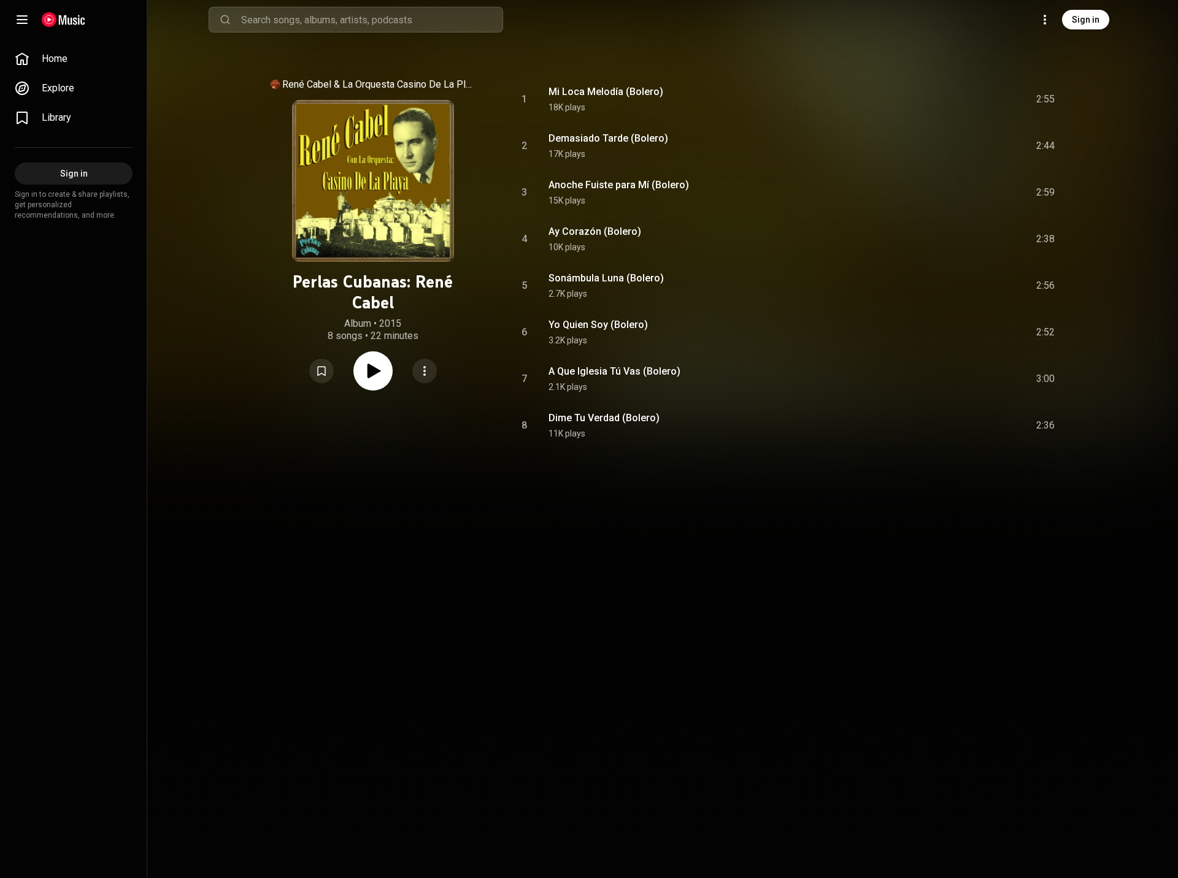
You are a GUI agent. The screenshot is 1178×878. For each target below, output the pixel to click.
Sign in (1085, 20)
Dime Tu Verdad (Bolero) (604, 418)
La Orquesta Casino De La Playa (407, 84)
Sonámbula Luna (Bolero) (606, 278)
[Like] (953, 99)
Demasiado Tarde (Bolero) (608, 138)
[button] (321, 371)
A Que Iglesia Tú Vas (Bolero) (614, 371)
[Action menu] (424, 371)
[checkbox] (1046, 99)
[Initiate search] (225, 19)
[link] (73, 59)
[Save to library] (321, 371)
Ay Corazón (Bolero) (595, 231)
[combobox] (371, 19)
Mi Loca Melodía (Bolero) (606, 91)
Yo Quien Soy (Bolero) (598, 324)
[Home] (63, 19)
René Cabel (306, 84)
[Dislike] (976, 99)
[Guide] (22, 19)
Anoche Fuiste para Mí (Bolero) (619, 185)
